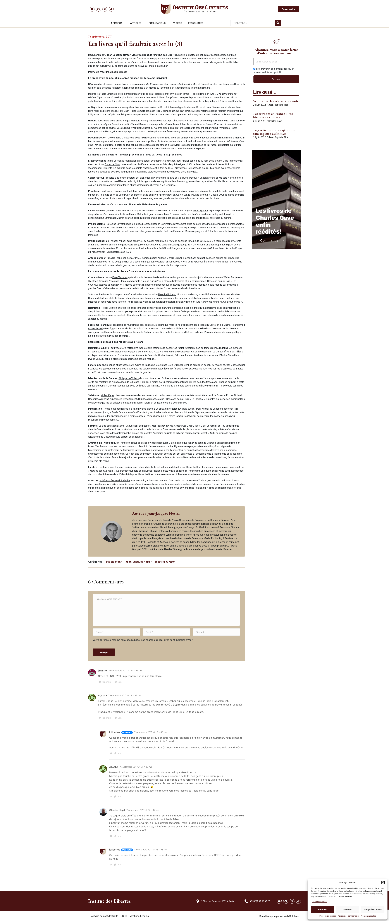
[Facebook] (98, 9)
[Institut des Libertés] (194, 9)
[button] (382, 882)
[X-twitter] (292, 901)
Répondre (106, 682)
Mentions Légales (368, 916)
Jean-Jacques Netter (138, 561)
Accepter (322, 909)
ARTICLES (135, 22)
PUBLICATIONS (157, 22)
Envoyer (104, 652)
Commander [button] (270, 240)
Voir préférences (373, 909)
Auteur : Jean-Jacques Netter (156, 513)
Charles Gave (275, 121)
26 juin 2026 (259, 104)
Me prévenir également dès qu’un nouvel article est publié (273, 70)
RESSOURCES (195, 22)
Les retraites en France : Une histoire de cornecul (273, 115)
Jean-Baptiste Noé (278, 104)
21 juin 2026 (259, 121)
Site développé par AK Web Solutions (279, 916)
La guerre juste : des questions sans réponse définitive (274, 132)
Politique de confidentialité (349, 916)
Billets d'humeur (165, 561)
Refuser (347, 909)
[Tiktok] (111, 9)
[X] (104, 9)
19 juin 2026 (259, 137)
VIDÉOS (177, 22)
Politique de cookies (327, 916)
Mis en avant (114, 561)
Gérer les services (319, 902)
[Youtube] (92, 9)
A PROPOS (116, 22)
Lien (119, 682)
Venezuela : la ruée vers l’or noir (275, 101)
